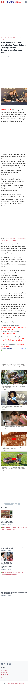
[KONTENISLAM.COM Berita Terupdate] (14, 2)
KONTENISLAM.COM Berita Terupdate (16, 683)
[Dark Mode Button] (26, 2)
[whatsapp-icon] (10, 664)
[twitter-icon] (5, 664)
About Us (4, 672)
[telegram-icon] (7, 664)
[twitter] (7, 504)
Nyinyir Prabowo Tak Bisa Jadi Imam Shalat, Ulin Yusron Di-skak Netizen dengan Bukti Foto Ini (6, 565)
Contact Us (5, 674)
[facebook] (5, 504)
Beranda (4, 670)
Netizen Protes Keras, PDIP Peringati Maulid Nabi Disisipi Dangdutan (7, 521)
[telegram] (13, 504)
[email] (19, 504)
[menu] (2, 2)
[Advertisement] (14, 21)
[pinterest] (16, 504)
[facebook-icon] (2, 664)
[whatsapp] (10, 504)
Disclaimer (5, 676)
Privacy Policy (5, 678)
